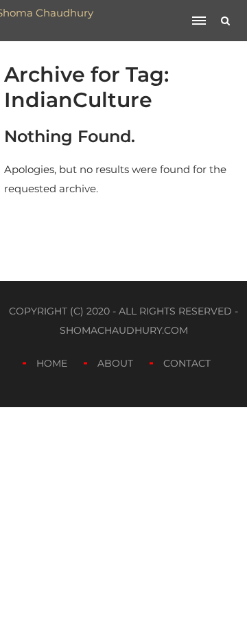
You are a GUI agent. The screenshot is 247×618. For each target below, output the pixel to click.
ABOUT (115, 363)
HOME (51, 363)
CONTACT (187, 363)
